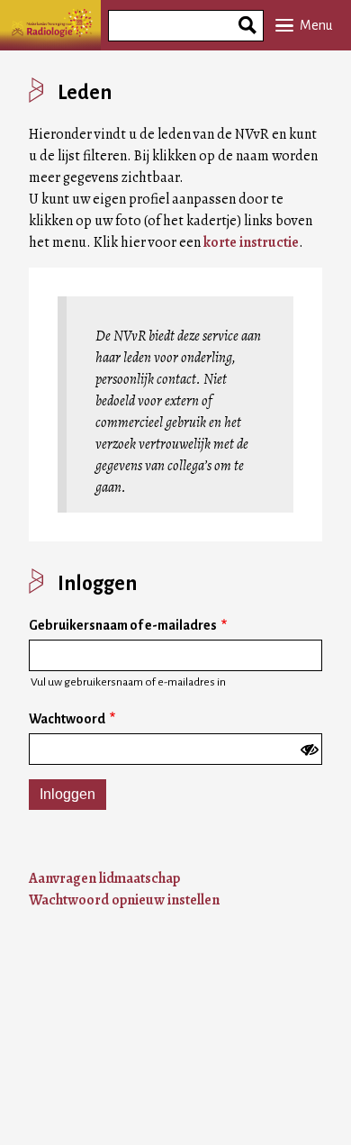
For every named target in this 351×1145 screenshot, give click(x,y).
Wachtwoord (67, 719)
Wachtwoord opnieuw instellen (124, 900)
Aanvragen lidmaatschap (104, 878)
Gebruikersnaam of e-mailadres (123, 625)
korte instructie (251, 242)
